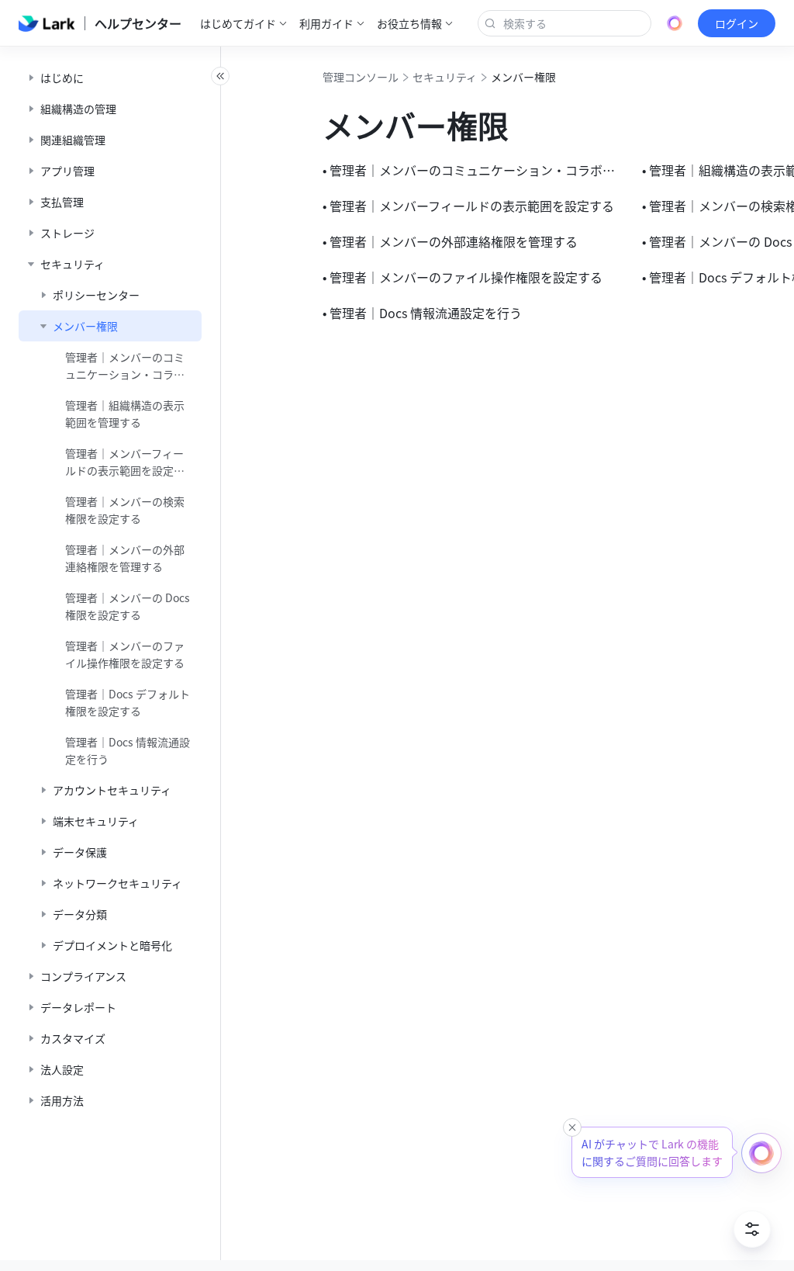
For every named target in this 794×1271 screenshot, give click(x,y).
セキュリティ (445, 76)
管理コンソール (361, 76)
